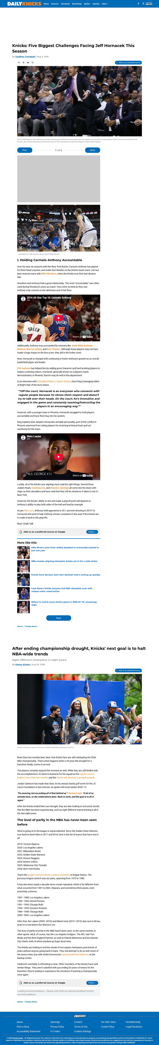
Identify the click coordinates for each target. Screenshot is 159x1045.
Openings (55, 1022)
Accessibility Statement (28, 1031)
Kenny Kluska (22, 664)
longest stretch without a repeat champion (49, 875)
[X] (143, 4)
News (46, 4)
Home (20, 626)
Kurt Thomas (53, 349)
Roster (87, 4)
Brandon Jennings (59, 488)
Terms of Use (80, 1026)
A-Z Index (55, 1031)
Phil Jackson (23, 368)
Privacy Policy (57, 1026)
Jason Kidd (77, 345)
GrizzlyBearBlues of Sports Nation (54, 381)
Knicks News (31, 626)
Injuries (96, 4)
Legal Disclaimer (134, 1026)
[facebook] (138, 4)
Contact (78, 1022)
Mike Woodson (48, 273)
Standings (77, 4)
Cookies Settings (82, 1031)
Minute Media (17, 1038)
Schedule (65, 4)
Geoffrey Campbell (25, 56)
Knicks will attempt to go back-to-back (75, 777)
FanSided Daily (133, 1022)
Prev (24, 150)
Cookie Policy (107, 1026)
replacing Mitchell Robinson (75, 954)
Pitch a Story (23, 1026)
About (20, 1022)
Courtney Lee (38, 488)
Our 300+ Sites (108, 1022)
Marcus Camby (34, 349)
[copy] (32, 62)
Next (92, 150)
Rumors (54, 4)
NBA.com (29, 510)
